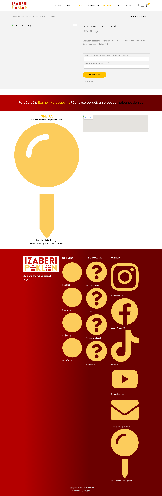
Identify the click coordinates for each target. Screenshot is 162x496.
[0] (147, 5)
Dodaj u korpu (94, 74)
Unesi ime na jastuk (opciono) (96, 63)
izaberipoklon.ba (131, 102)
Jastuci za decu (27, 16)
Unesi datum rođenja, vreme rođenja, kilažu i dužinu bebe (107, 55)
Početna (15, 16)
